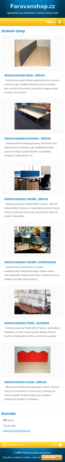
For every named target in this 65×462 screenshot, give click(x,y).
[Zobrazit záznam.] (32, 52)
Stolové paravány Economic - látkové (27, 138)
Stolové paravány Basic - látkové (24, 75)
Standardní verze (16, 445)
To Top (53, 445)
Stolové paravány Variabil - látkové (26, 198)
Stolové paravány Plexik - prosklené (26, 322)
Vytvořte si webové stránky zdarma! (21, 457)
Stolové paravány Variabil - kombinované (30, 262)
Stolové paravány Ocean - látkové (25, 381)
